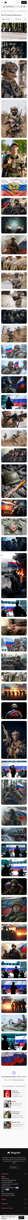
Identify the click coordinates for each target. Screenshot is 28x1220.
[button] (14, 1167)
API (2, 1191)
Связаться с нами (7, 1208)
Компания (5, 1204)
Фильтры (19, 19)
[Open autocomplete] (3, 6)
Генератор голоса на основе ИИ (10, 1184)
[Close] (26, 1218)
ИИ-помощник (5, 1178)
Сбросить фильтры (18, 1080)
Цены (18, 2)
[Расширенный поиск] (25, 19)
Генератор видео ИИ (7, 1182)
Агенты (5, 1189)
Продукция (5, 1174)
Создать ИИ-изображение (9, 11)
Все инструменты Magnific (8, 1195)
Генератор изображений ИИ (9, 1180)
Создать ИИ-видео (22, 11)
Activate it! (21, 1217)
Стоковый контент (6, 1186)
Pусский (14, 1167)
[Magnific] (14, 1153)
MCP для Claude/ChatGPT (10, 1187)
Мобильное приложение (8, 1193)
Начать (4, 1199)
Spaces (3, 1176)
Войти (24, 2)
